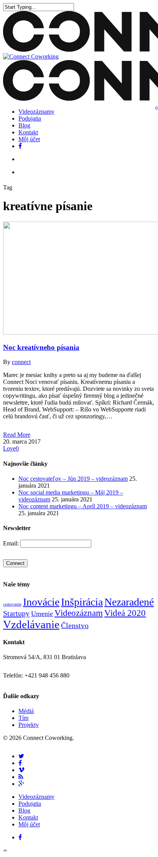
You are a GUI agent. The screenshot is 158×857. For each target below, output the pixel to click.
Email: (11, 543)
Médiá (26, 711)
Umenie (42, 613)
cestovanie (12, 604)
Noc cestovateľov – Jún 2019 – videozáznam (73, 478)
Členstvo (75, 625)
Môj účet (29, 139)
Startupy (16, 613)
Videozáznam (78, 613)
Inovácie (41, 602)
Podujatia (29, 118)
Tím (23, 718)
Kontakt (28, 132)
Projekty (28, 725)
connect (21, 362)
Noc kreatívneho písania (41, 347)
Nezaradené (129, 602)
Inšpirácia (82, 602)
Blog (24, 125)
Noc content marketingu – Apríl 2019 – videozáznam (82, 506)
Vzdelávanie (31, 624)
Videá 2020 (125, 613)
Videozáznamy (36, 111)
